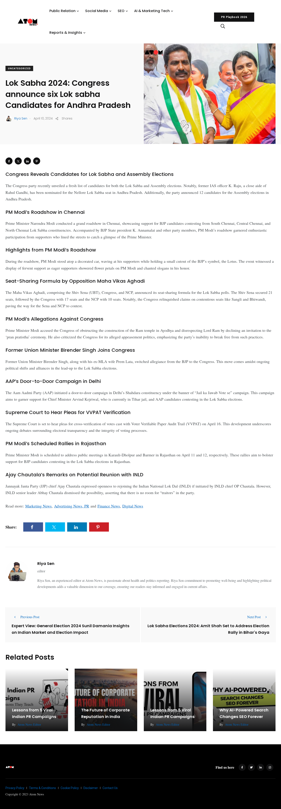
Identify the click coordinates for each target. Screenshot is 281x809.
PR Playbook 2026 (234, 17)
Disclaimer (90, 788)
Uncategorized (19, 68)
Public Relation (62, 10)
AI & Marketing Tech (152, 10)
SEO (121, 10)
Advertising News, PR (71, 506)
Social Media (96, 10)
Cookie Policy (70, 788)
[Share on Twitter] (18, 160)
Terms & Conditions (42, 788)
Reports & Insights (65, 32)
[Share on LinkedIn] (27, 160)
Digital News (132, 506)
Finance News (108, 506)
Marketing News (38, 506)
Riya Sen (45, 563)
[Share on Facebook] (9, 160)
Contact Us (110, 788)
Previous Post (29, 616)
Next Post (254, 616)
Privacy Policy (14, 788)
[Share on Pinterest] (36, 160)
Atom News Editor (29, 724)
